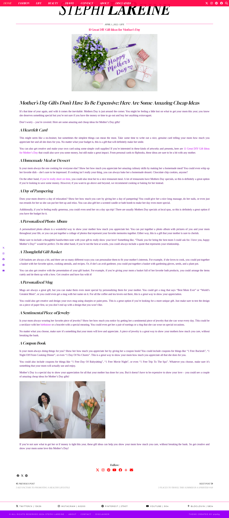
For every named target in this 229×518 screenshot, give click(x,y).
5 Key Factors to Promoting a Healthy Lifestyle (43, 485)
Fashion (23, 3)
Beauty (53, 3)
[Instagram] (211, 3)
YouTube (159, 506)
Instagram (72, 506)
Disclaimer (123, 3)
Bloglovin (201, 506)
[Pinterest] (216, 3)
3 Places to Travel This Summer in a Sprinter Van (185, 485)
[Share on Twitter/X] (22, 476)
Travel (69, 3)
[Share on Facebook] (18, 476)
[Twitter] (206, 3)
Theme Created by (204, 514)
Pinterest (116, 506)
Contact (87, 3)
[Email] (131, 470)
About (104, 3)
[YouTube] (114, 470)
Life (38, 3)
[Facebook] (221, 3)
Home (7, 3)
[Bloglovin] (125, 470)
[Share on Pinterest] (26, 476)
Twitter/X (30, 506)
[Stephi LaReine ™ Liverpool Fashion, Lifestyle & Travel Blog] (114, 9)
